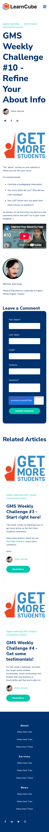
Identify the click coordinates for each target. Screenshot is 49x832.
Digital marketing (11, 23)
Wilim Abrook (17, 111)
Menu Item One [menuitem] (24, 731)
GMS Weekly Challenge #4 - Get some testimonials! (21, 651)
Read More (18, 569)
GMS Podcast (30, 23)
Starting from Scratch (13, 27)
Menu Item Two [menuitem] (24, 739)
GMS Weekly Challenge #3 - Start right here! (23, 511)
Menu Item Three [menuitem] (24, 746)
